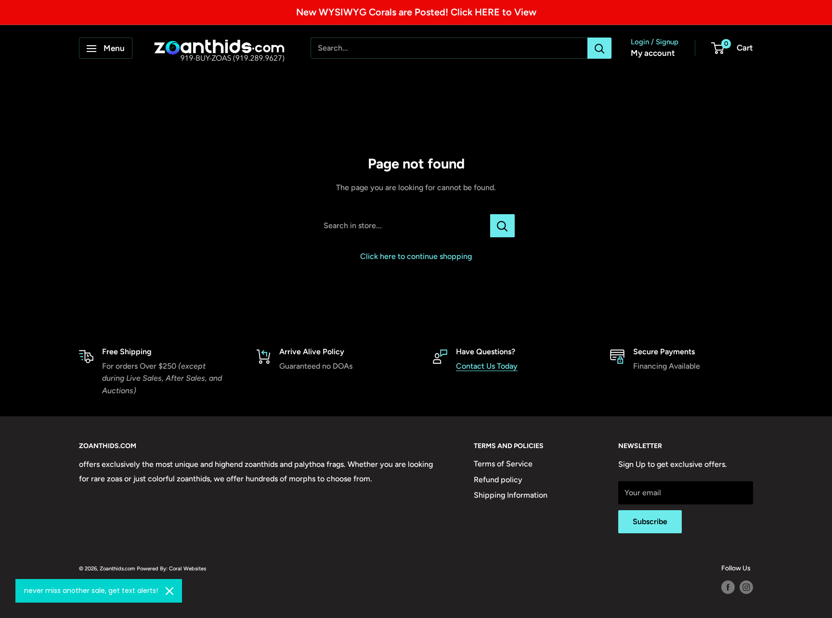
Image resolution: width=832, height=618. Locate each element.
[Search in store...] (502, 225)
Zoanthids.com (117, 568)
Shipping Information (510, 495)
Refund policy (498, 479)
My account (653, 53)
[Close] (169, 591)
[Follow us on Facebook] (728, 587)
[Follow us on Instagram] (746, 587)
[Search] (599, 48)
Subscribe (650, 521)
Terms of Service (503, 463)
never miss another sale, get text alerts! (91, 590)
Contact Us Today (487, 366)
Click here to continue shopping (416, 256)
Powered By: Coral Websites (171, 568)
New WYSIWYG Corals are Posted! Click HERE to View (416, 12)
